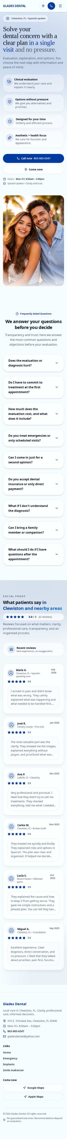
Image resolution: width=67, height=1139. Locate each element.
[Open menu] (60, 6)
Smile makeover (13, 1070)
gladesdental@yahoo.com (23, 1036)
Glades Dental (14, 6)
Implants (9, 1064)
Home (7, 1052)
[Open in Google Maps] (43, 6)
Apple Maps (35, 1096)
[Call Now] (51, 6)
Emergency (10, 1058)
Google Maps (35, 1087)
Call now (35, 158)
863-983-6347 (15, 1031)
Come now (36, 169)
